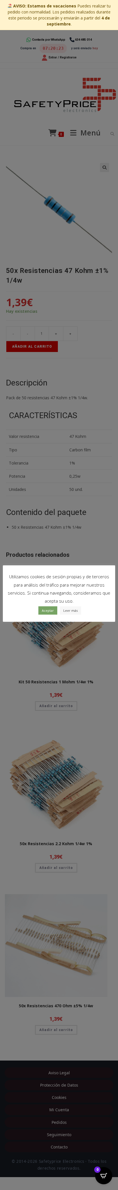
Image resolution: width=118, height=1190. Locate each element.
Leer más (70, 610)
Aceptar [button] (48, 610)
